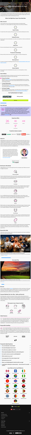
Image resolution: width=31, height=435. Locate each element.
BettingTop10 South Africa (15, 378)
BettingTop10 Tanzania (15, 388)
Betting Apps (3, 425)
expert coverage (8, 79)
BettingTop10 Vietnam (7, 383)
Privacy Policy (3, 417)
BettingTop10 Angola (23, 388)
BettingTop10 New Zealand (7, 378)
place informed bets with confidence (21, 90)
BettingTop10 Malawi (23, 398)
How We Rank (7, 114)
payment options (12, 85)
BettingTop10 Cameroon (15, 398)
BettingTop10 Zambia (15, 393)
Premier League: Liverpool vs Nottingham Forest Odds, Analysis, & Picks (10, 279)
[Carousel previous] (0, 134)
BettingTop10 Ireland (23, 373)
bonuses (11, 288)
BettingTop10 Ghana (7, 388)
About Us (2, 412)
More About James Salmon (6, 157)
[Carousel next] (30, 134)
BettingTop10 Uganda (7, 393)
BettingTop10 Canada (7, 373)
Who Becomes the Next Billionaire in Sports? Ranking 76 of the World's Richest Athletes (12, 253)
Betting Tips (3, 422)
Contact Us (2, 418)
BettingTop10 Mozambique (15, 403)
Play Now (15, 100)
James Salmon (24, 157)
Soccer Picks (3, 281)
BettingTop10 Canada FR (15, 373)
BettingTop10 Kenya (23, 383)
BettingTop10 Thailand (15, 383)
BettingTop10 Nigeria (23, 378)
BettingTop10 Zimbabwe (23, 393)
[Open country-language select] (29, 1)
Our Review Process (4, 414)
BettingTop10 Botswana (7, 398)
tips (8, 89)
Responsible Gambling (4, 415)
